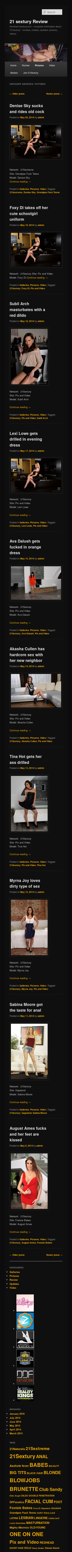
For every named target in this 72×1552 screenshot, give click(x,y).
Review (26, 65)
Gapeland (27, 1113)
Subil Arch (42, 418)
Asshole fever (19, 1466)
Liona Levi (54, 1518)
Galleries (24, 189)
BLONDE (52, 1472)
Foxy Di (26, 288)
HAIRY (40, 1512)
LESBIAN (26, 1517)
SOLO (27, 1548)
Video (52, 65)
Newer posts (54, 93)
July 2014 (15, 1418)
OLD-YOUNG (37, 1527)
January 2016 (17, 1413)
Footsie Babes (44, 1242)
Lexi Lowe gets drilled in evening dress (26, 439)
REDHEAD (47, 1542)
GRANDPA (56, 1508)
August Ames (29, 1242)
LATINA (14, 1518)
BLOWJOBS (25, 1480)
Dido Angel (15, 1495)
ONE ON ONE (26, 1534)
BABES (39, 1465)
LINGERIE (41, 1518)
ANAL (42, 1456)
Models (14, 72)
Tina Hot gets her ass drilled (26, 759)
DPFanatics (17, 1502)
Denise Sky (30, 192)
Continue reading (20, 181)
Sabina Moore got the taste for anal (26, 1007)
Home (13, 65)
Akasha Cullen (29, 741)
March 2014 (16, 1433)
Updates (14, 1284)
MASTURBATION (37, 1523)
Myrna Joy (27, 989)
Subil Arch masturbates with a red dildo (27, 309)
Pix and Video (38, 288)
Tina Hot (41, 865)
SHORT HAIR (16, 1548)
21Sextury (15, 288)
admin (41, 117)
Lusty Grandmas (17, 1523)
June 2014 (15, 1421)
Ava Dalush (28, 633)
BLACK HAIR (35, 1473)
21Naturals (17, 1449)
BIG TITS (18, 1472)
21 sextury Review (29, 21)
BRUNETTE (24, 1489)
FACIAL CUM (39, 1501)
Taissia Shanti (52, 1548)
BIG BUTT (54, 1466)
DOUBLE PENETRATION (41, 1495)
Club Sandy (50, 1489)
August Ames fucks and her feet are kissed (28, 1133)
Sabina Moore (40, 1113)
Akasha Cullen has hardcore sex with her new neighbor (27, 654)
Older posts (17, 93)
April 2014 (15, 1429)
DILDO (24, 1495)
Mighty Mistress (19, 1527)
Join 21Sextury (30, 72)
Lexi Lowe (27, 525)
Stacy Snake (38, 1548)
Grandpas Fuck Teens (48, 192)
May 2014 (15, 1425)
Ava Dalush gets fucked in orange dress (25, 546)
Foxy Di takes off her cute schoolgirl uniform (29, 213)
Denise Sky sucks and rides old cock (27, 108)
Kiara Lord (49, 1512)
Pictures (39, 65)
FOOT (58, 1502)
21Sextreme (16, 192)
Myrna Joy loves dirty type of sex (25, 883)
